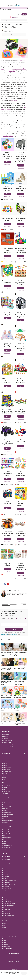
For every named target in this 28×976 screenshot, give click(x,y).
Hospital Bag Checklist (6, 742)
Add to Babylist (7, 164)
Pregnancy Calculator (6, 917)
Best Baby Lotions (6, 872)
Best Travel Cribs (5, 907)
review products (13, 604)
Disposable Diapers (6, 824)
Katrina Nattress (8, 30)
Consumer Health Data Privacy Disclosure (10, 936)
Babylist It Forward (6, 769)
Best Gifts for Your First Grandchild (19, 709)
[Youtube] (21, 957)
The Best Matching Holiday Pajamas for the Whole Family (20, 654)
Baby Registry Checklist (7, 740)
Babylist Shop (5, 763)
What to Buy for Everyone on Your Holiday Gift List (20, 696)
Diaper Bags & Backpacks (7, 820)
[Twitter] (18, 957)
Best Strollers (5, 897)
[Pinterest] (15, 957)
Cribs (3, 818)
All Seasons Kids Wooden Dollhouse (7, 381)
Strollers (4, 849)
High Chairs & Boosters (7, 829)
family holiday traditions (19, 69)
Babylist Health (5, 761)
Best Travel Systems (6, 911)
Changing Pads (5, 816)
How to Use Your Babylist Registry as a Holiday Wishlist (7, 654)
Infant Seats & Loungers (7, 831)
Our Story (4, 777)
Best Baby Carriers (6, 866)
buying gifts (12, 71)
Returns (3, 929)
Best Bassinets (5, 878)
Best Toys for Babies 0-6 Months (8, 903)
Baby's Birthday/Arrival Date (7, 615)
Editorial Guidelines (6, 946)
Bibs (3, 804)
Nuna (3, 839)
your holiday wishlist (7, 136)
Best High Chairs (5, 890)
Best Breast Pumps (6, 882)
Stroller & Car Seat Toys (7, 845)
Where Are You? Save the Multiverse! (7, 250)
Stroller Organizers (6, 847)
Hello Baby (4, 773)
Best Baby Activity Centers (7, 863)
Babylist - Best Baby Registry (14, 17)
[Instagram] (9, 957)
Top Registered (5, 793)
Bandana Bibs (5, 798)
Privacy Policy (17, 5)
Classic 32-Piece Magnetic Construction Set (20, 250)
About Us (4, 756)
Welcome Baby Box (6, 749)
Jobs (3, 775)
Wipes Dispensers (6, 853)
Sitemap (4, 942)
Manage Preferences (14, 7)
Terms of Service (13, 634)
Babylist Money (5, 760)
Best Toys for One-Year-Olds (8, 905)
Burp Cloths (4, 810)
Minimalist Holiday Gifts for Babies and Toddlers (6, 696)
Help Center (4, 923)
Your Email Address (5, 622)
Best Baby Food (5, 868)
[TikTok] (7, 957)
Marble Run (7, 503)
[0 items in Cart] (26, 17)
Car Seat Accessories (6, 812)
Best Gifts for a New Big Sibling (6, 709)
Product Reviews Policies (7, 948)
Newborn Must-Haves (6, 791)
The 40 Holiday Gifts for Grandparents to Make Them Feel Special (19, 683)
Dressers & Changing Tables (8, 826)
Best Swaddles (5, 899)
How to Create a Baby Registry (8, 744)
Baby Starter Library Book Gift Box (7, 156)
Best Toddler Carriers (6, 901)
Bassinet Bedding (5, 800)
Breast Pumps (5, 808)
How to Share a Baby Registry (8, 746)
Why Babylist (5, 738)
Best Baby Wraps (5, 876)
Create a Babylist (5, 734)
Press (3, 779)
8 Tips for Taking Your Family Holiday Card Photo (6, 683)
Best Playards (5, 894)
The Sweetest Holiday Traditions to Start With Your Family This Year (6, 668)
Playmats (4, 843)
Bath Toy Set (21, 441)
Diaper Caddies (5, 822)
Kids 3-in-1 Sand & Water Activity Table (20, 348)
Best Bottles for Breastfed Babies (9, 880)
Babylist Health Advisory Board (8, 931)
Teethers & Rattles (6, 851)
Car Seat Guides (5, 861)
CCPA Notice (4, 940)
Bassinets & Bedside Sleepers (8, 802)
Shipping (4, 927)
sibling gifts (14, 100)
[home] (14, 729)
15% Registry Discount (6, 748)
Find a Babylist (5, 736)
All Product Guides (6, 859)
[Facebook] (12, 957)
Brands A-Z (4, 795)
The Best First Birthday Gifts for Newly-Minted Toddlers (19, 723)
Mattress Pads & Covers (7, 833)
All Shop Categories (6, 785)
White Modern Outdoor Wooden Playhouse (20, 315)
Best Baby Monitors (6, 874)
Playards (4, 841)
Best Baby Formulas (6, 870)
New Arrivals (4, 787)
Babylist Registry (5, 758)
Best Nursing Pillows (6, 892)
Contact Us (4, 925)
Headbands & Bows (6, 827)
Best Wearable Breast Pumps (8, 915)
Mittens (3, 835)
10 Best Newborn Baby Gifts (6, 722)
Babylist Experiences (6, 767)
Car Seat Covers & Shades (7, 814)
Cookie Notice (5, 944)
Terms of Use (5, 932)
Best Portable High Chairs (7, 895)
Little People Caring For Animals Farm (20, 381)
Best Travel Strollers (6, 909)
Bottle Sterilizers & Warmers (8, 806)
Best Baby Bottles (6, 865)
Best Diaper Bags (5, 886)
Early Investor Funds (6, 771)
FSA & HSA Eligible (6, 797)
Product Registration (6, 938)
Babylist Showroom (6, 765)
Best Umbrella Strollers (6, 913)
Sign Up (14, 629)
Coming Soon (5, 789)
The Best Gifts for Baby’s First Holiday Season (20, 667)
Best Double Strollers (6, 888)
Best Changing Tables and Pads (8, 884)
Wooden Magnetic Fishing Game (20, 282)
